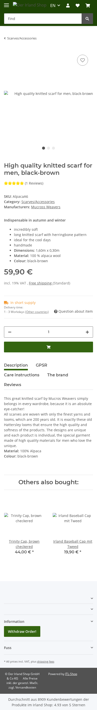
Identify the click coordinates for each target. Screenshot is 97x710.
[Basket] (88, 5)
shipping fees (45, 661)
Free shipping (41, 283)
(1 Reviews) (34, 183)
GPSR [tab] (41, 365)
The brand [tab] (57, 375)
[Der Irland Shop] (30, 5)
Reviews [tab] (12, 384)
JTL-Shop (71, 674)
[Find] (87, 18)
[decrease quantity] (9, 332)
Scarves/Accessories (38, 201)
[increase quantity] (87, 332)
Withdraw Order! (22, 631)
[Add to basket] (48, 347)
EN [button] (52, 5)
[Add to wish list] (82, 60)
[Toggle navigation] (6, 3)
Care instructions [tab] (21, 375)
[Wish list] (78, 5)
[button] (68, 5)
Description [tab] (16, 365)
